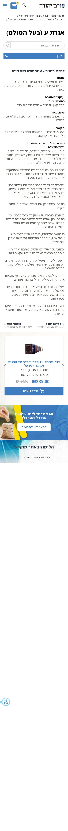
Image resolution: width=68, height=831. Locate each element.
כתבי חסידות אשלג (37, 19)
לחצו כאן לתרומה (34, 427)
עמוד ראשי (56, 15)
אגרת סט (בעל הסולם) (19, 325)
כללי (24, 369)
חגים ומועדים (38, 369)
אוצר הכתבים (42, 15)
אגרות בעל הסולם (25, 15)
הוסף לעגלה (31, 391)
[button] (5, 702)
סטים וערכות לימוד (34, 374)
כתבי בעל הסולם (56, 19)
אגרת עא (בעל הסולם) (49, 325)
